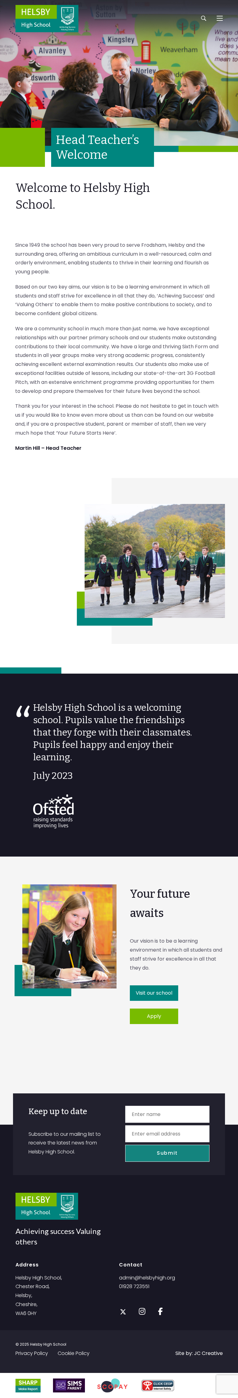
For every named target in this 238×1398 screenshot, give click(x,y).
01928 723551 (134, 1286)
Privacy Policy (31, 1353)
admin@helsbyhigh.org (147, 1277)
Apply (154, 1016)
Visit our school (154, 992)
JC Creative (208, 1353)
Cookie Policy (74, 1353)
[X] (123, 1312)
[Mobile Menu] (220, 18)
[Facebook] (160, 1311)
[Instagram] (142, 1311)
